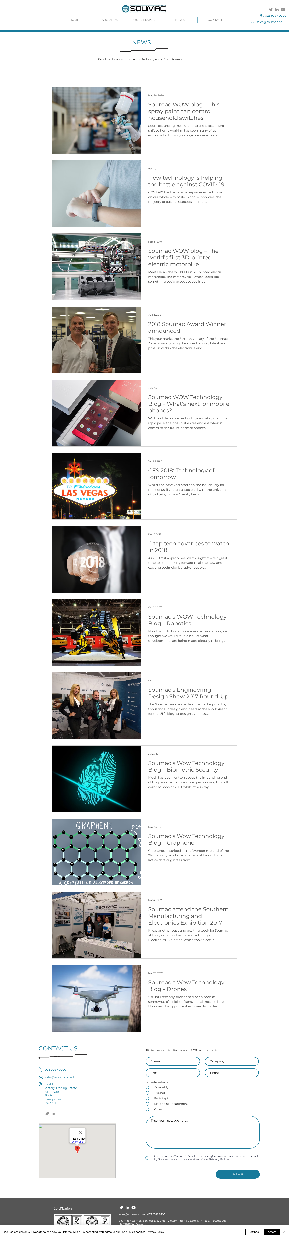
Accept (272, 1232)
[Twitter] (270, 9)
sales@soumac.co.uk (132, 1214)
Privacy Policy (155, 1232)
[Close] (284, 1232)
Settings (254, 1232)
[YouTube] (282, 9)
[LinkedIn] (276, 9)
